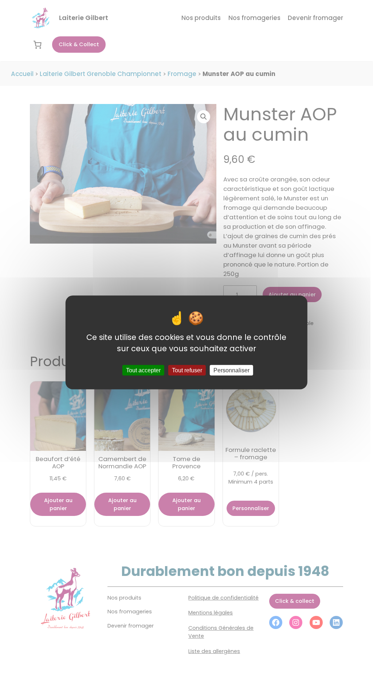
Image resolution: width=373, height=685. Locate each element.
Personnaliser (231, 370)
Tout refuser (187, 370)
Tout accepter (143, 370)
